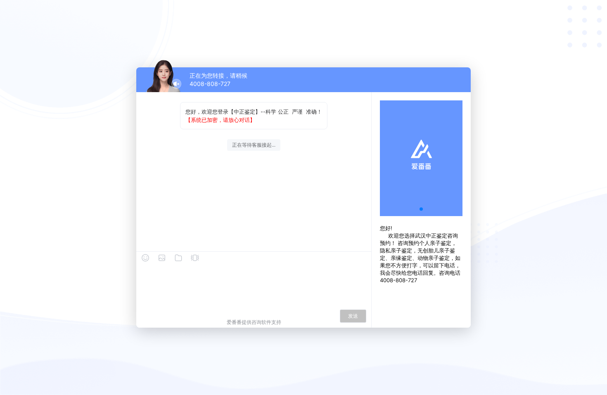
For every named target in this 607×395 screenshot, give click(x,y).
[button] (421, 209)
